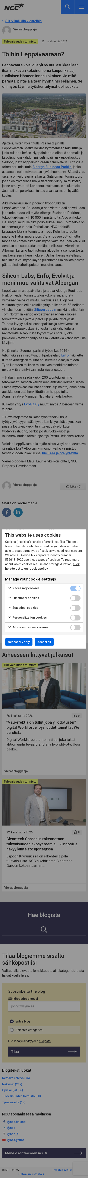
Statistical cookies (25, 607)
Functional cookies (25, 598)
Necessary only (19, 642)
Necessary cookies (26, 588)
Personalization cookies (29, 617)
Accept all (44, 642)
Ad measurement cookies (30, 627)
